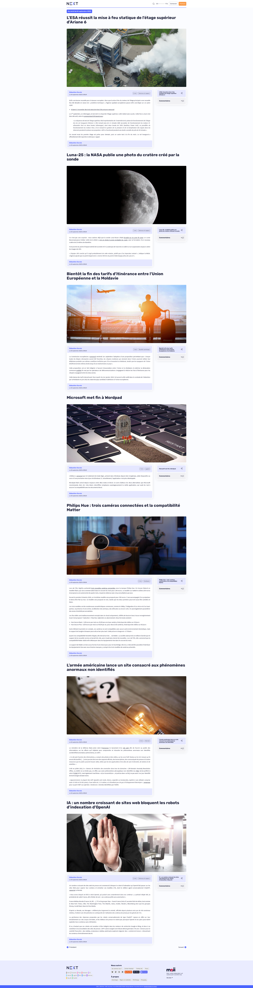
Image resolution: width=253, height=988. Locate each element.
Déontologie (115, 980)
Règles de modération (125, 980)
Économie (73, 972)
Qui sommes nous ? (117, 968)
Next (80, 975)
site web (126, 748)
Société (75, 978)
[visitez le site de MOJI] (171, 971)
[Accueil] (72, 3)
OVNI (75, 773)
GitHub (137, 972)
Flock (79, 972)
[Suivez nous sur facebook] (119, 972)
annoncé (93, 357)
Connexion (173, 4)
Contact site (139, 968)
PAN (137, 771)
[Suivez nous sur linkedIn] (122, 972)
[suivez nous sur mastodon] (115, 972)
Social (84, 975)
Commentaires (164, 101)
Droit (68, 972)
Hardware (85, 972)
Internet (69, 975)
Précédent (72, 947)
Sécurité (69, 978)
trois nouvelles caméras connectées (103, 588)
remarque (147, 782)
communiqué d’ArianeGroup (93, 116)
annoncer (105, 748)
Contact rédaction (129, 968)
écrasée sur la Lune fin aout (133, 238)
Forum (146, 968)
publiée (78, 370)
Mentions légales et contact (150, 986)
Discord (145, 972)
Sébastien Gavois (75, 92)
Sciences (90, 975)
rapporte (72, 890)
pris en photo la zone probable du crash (113, 240)
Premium (182, 4)
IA (89, 972)
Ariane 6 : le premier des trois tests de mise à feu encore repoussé (92, 109)
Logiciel (75, 975)
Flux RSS (129, 972)
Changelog (143, 980)
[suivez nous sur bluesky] (112, 972)
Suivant (181, 947)
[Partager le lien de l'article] (181, 93)
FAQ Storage (136, 980)
